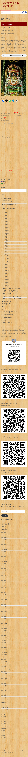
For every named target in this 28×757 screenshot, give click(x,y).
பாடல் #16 (6, 234)
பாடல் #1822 (4, 661)
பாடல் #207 (4, 573)
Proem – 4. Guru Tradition (9, 290)
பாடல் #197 (4, 597)
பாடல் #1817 (4, 676)
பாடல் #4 (6, 217)
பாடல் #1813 (4, 685)
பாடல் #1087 (4, 539)
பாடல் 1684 (3, 117)
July (4, 697)
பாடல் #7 (6, 221)
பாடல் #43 (6, 275)
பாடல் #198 (4, 594)
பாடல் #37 (6, 266)
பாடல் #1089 (4, 534)
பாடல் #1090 (4, 532)
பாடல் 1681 (3, 112)
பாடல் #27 (6, 251)
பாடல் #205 (4, 578)
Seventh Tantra (7, 309)
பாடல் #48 (3, 129)
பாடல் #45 (6, 278)
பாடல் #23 (6, 245)
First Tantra (6, 300)
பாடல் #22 (6, 243)
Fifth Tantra (6, 306)
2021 (4, 721)
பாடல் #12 (6, 228)
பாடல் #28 (6, 252)
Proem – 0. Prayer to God (9, 208)
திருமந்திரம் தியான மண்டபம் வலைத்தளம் (9, 371)
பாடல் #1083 (4, 549)
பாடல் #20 (6, 240)
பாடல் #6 (6, 220)
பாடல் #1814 (4, 683)
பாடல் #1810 (4, 693)
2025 (4, 712)
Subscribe (5, 515)
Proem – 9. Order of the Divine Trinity (11, 298)
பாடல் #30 (6, 255)
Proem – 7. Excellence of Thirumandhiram (12, 295)
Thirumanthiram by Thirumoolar (10, 4)
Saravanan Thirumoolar (11, 23)
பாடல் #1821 (4, 664)
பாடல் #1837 (4, 625)
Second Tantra (6, 301)
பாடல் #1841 (4, 616)
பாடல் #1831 (4, 640)
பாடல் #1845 (4, 599)
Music (4, 320)
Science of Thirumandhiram (8, 317)
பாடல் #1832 (4, 637)
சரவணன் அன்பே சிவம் (5, 439)
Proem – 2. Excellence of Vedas (10, 287)
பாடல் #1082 (4, 551)
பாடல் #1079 (4, 558)
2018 (4, 728)
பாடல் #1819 (4, 671)
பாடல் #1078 (4, 561)
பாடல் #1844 (4, 602)
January (5, 709)
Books (4, 319)
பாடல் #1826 (4, 652)
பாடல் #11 (6, 227)
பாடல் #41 (6, 272)
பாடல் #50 (24, 129)
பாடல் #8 (6, 223)
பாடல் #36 (6, 264)
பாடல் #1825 (4, 654)
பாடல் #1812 (4, 688)
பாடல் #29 (6, 254)
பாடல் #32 (6, 258)
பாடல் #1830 (4, 642)
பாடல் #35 (6, 263)
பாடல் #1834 (4, 633)
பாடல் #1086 (4, 542)
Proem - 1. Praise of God (7, 24)
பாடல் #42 (6, 273)
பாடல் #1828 (4, 647)
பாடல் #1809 (4, 695)
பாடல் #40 (6, 270)
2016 (3, 733)
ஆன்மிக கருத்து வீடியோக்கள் (8, 314)
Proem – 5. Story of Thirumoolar (10, 291)
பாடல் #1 (6, 212)
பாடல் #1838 (4, 623)
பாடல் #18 (6, 237)
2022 (4, 719)
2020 (4, 723)
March (5, 704)
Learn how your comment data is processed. (12, 169)
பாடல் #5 (6, 218)
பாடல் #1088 (4, 537)
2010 (3, 735)
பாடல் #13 (6, 230)
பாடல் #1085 (4, 544)
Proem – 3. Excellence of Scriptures (11, 288)
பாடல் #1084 (4, 546)
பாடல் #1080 (4, 556)
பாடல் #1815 (4, 681)
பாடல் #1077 (4, 563)
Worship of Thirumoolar (7, 198)
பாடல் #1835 (4, 630)
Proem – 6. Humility (8, 293)
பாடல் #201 (4, 587)
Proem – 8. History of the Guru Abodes (12, 296)
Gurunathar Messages (7, 316)
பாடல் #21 (6, 242)
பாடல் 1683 (16, 112)
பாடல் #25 (6, 248)
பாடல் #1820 (4, 666)
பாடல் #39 (6, 269)
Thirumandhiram (6, 201)
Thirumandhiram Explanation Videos (10, 312)
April (4, 702)
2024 (4, 714)
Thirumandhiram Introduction (9, 204)
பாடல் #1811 (4, 690)
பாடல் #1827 (4, 649)
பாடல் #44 (6, 276)
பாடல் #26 (6, 249)
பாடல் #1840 (4, 618)
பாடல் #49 (6, 284)
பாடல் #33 (6, 260)
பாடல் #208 (4, 570)
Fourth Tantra (6, 304)
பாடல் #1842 (4, 613)
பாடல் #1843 (4, 609)
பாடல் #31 (6, 257)
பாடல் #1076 (4, 566)
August (5, 529)
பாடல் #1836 (4, 628)
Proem (5, 206)
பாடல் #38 (6, 267)
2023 (4, 716)
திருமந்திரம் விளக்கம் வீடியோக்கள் (9, 311)
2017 (3, 730)
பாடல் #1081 (4, 554)
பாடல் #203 (4, 582)
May (4, 700)
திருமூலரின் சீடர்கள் (6, 200)
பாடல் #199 (4, 592)
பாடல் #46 (6, 279)
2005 (4, 737)
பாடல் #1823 (4, 659)
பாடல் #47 (6, 281)
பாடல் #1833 (4, 635)
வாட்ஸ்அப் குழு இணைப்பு (6, 336)
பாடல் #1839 (4, 621)
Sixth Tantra (6, 308)
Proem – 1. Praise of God (9, 210)
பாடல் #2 (6, 214)
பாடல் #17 (6, 236)
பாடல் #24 (6, 246)
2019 (4, 726)
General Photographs (7, 322)
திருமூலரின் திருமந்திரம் (5, 405)
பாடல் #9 (6, 224)
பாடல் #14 (6, 231)
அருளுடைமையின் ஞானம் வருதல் (8, 669)
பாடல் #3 (6, 215)
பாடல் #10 (6, 226)
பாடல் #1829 (4, 645)
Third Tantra (6, 303)
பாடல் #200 (4, 590)
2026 (4, 526)
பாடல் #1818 (4, 673)
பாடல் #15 (6, 233)
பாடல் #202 (4, 585)
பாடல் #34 (6, 261)
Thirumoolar (5, 197)
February (5, 707)
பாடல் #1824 (4, 657)
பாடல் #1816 (4, 678)
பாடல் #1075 (4, 568)
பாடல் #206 (4, 575)
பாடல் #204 (4, 580)
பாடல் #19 (6, 239)
